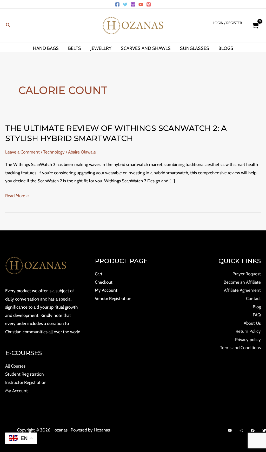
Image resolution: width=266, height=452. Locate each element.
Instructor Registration (25, 382)
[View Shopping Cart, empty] (255, 25)
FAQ (257, 314)
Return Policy (248, 331)
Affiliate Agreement (242, 290)
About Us (252, 323)
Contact (253, 298)
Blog (257, 306)
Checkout (103, 282)
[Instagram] (133, 4)
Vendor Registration (113, 298)
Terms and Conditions (240, 347)
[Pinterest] (148, 4)
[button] (8, 25)
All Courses (15, 366)
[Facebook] (117, 4)
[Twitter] (125, 4)
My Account (16, 390)
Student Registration (24, 374)
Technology (54, 152)
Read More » (17, 196)
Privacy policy (248, 339)
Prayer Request (246, 273)
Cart (98, 273)
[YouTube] (140, 4)
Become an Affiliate (242, 282)
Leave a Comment (22, 152)
